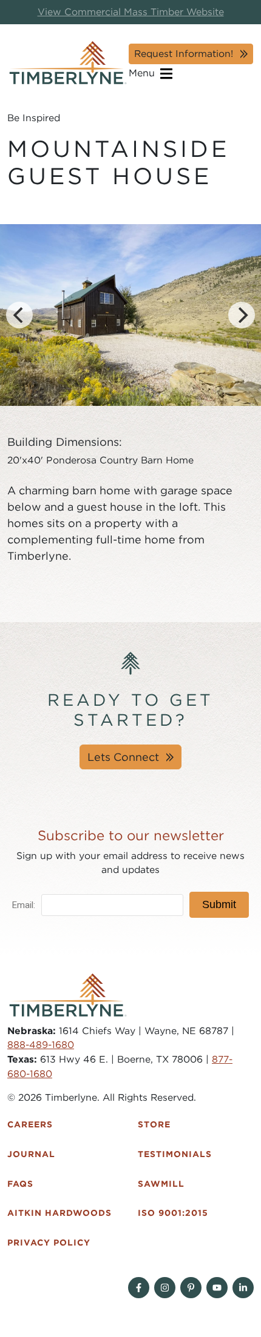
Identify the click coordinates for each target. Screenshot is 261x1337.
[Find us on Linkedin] (243, 1287)
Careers (30, 1124)
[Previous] (19, 315)
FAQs (20, 1184)
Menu (143, 73)
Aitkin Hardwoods (59, 1213)
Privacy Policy (48, 1242)
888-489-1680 (40, 1044)
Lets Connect (123, 757)
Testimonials (175, 1154)
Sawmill (161, 1184)
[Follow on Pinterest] (191, 1287)
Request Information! (183, 53)
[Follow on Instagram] (164, 1287)
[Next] (241, 315)
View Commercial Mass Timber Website (131, 12)
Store (154, 1124)
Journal (31, 1154)
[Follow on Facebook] (138, 1287)
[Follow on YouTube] (217, 1287)
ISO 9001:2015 (173, 1213)
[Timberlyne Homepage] (68, 62)
